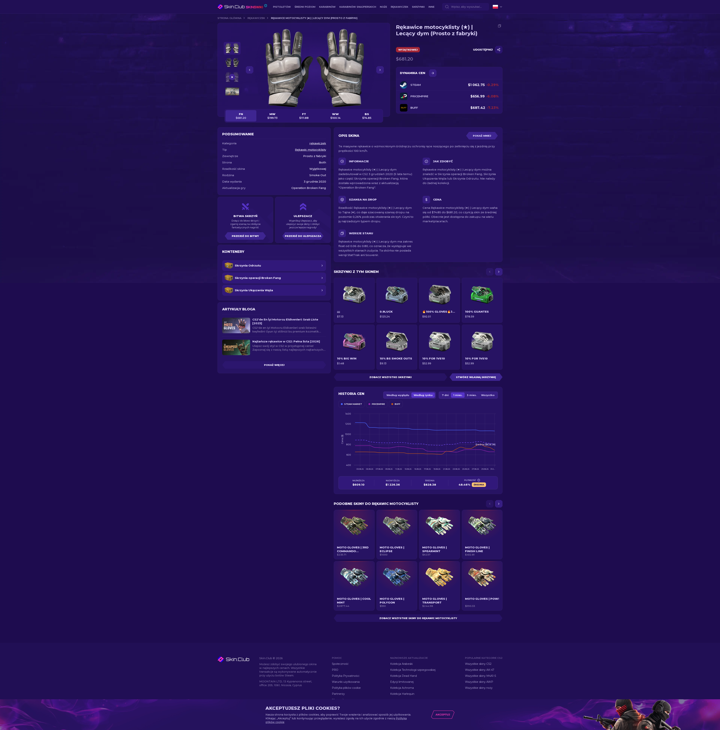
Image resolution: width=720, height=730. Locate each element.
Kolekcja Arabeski (401, 664)
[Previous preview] (232, 37)
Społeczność (340, 664)
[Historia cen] (432, 73)
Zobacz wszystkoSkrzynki (390, 377)
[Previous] (490, 272)
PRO (335, 670)
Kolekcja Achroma (402, 688)
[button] (354, 534)
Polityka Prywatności (345, 676)
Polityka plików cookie (346, 688)
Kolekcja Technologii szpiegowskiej (413, 670)
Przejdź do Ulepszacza (303, 235)
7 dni (445, 395)
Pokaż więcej (274, 364)
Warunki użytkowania (346, 682)
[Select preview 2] (232, 62)
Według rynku (423, 395)
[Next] (498, 272)
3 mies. (472, 395)
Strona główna (230, 17)
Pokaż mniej (482, 135)
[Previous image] (249, 70)
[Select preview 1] (232, 48)
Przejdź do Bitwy (245, 235)
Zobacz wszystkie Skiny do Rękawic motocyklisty (418, 618)
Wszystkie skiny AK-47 (479, 670)
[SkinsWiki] (242, 6)
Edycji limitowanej (402, 682)
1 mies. (457, 395)
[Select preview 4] (232, 91)
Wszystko (488, 395)
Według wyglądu (397, 395)
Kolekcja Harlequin (402, 694)
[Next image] (380, 70)
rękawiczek (256, 17)
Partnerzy (338, 694)
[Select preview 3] (232, 77)
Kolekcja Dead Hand (403, 676)
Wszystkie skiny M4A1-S (480, 676)
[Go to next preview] (232, 102)
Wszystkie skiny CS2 (478, 664)
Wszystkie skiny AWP (479, 682)
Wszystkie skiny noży (479, 688)
